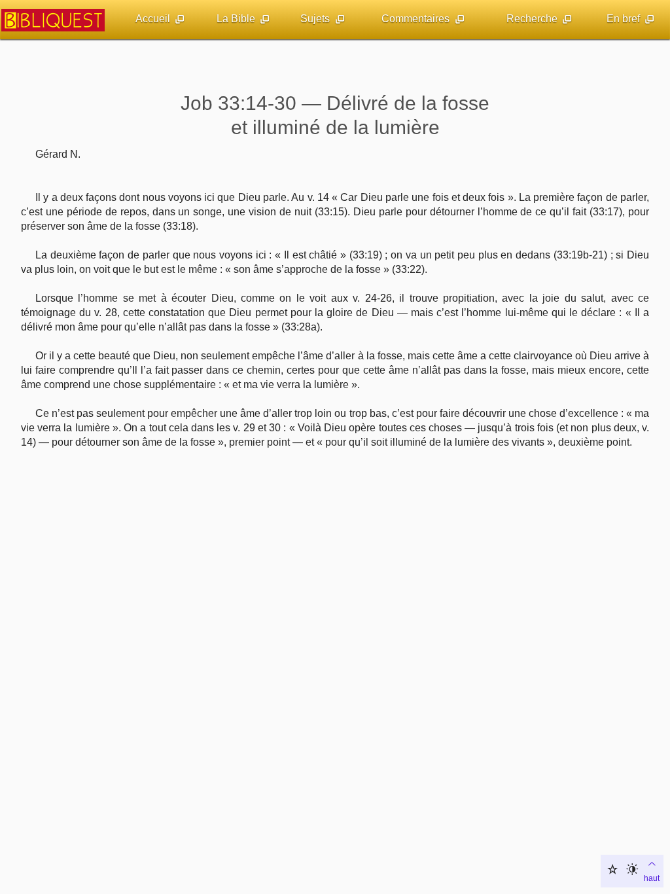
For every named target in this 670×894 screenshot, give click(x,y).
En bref (623, 18)
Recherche (531, 18)
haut (652, 878)
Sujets (315, 18)
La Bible (236, 18)
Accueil (152, 18)
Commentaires (415, 18)
